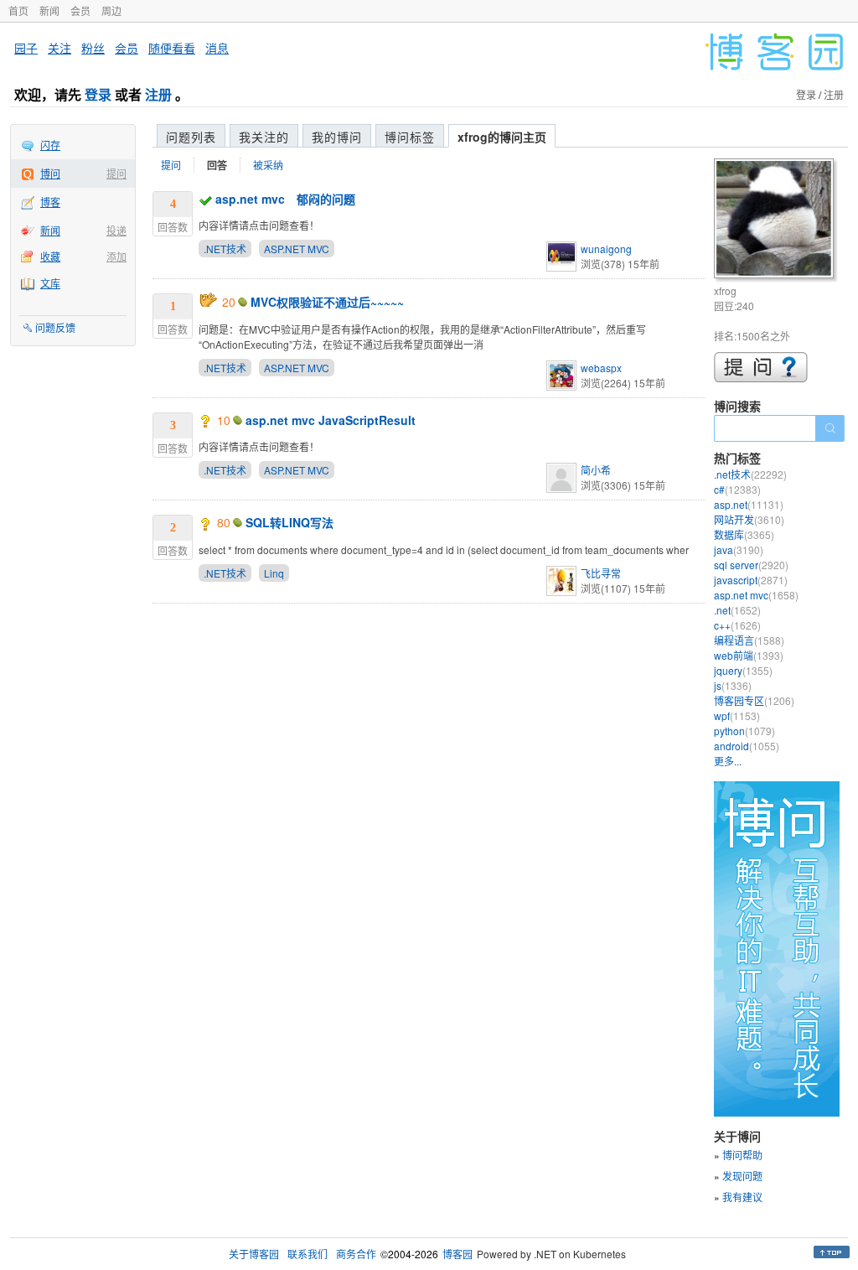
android (746, 746)
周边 (111, 10)
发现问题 (742, 1176)
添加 (116, 256)
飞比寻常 (601, 573)
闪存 (50, 144)
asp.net (748, 504)
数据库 (744, 534)
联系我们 (307, 1254)
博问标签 (410, 136)
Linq (274, 573)
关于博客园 (254, 1254)
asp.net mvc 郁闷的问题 (285, 198)
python (744, 730)
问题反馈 (55, 327)
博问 (50, 173)
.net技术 (750, 474)
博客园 (457, 1254)
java (738, 549)
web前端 (748, 655)
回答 (217, 165)
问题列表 (191, 136)
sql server (751, 564)
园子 (26, 47)
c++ (737, 625)
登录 (98, 94)
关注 (59, 47)
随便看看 (171, 47)
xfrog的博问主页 (501, 136)
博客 (50, 201)
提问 (116, 173)
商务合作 (356, 1254)
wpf (737, 715)
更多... (728, 761)
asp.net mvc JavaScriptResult (331, 420)
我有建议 (742, 1197)
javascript (751, 580)
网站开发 (749, 519)
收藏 (50, 256)
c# (737, 489)
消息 (217, 47)
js (733, 685)
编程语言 (749, 640)
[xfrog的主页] (776, 220)
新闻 (49, 10)
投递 (116, 230)
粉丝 (93, 47)
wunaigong (606, 248)
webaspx (601, 367)
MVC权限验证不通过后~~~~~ (327, 301)
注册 (158, 94)
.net (737, 610)
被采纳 (268, 165)
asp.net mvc (756, 595)
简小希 (596, 470)
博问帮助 (742, 1155)
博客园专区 (754, 700)
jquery (743, 670)
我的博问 (337, 136)
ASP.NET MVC (296, 248)
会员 (80, 10)
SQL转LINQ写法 (289, 522)
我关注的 (264, 136)
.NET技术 (225, 248)
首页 (18, 10)
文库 (50, 283)
